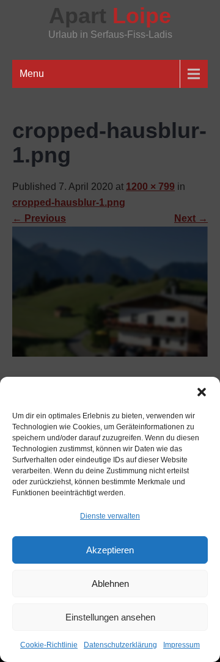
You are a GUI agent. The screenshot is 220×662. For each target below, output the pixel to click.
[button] (202, 392)
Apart (110, 15)
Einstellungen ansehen (110, 617)
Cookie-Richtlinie (49, 645)
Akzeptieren (110, 550)
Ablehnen (110, 583)
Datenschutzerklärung (120, 645)
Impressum (181, 645)
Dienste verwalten (110, 516)
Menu (32, 73)
